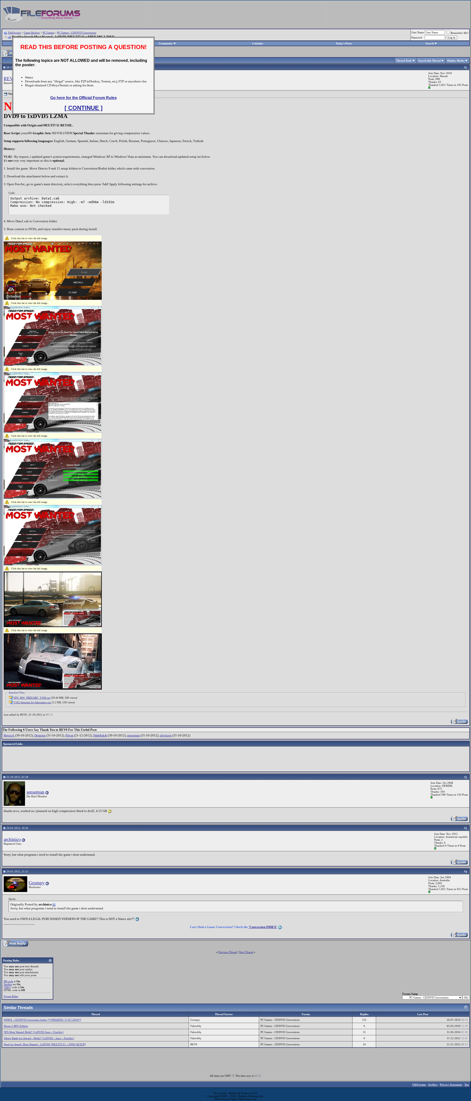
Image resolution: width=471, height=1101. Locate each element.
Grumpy (37, 882)
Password (416, 37)
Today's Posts (344, 43)
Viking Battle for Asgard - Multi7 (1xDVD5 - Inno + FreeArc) (39, 1038)
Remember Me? (460, 32)
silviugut (166, 735)
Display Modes (455, 60)
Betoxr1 (9, 735)
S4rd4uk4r (100, 735)
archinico (12, 839)
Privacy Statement (451, 1084)
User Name (417, 32)
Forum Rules (11, 996)
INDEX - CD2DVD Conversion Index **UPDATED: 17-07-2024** (42, 1019)
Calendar (257, 43)
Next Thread (246, 952)
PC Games (48, 32)
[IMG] (7, 987)
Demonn (40, 735)
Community (166, 43)
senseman (133, 735)
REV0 (10, 78)
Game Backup (32, 32)
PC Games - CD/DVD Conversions (76, 32)
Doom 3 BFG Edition (16, 1025)
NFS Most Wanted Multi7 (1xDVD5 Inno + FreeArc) (34, 1032)
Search (430, 43)
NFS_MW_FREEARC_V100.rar (31, 697)
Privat (69, 735)
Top (466, 1084)
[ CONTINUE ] (84, 108)
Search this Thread (429, 60)
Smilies (8, 984)
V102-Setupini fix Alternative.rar (32, 702)
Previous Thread (227, 952)
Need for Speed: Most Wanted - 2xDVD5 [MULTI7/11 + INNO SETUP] (45, 1044)
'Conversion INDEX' (263, 927)
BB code (8, 981)
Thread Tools (404, 60)
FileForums (14, 32)
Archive (432, 1084)
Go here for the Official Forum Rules (83, 98)
